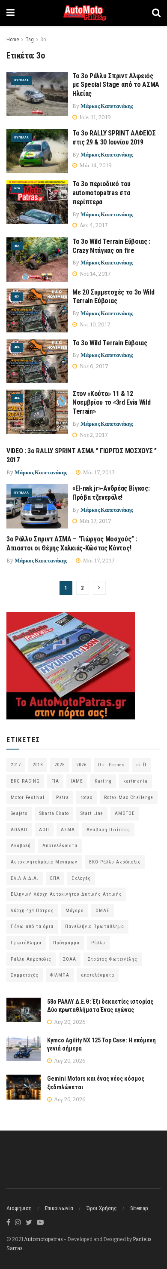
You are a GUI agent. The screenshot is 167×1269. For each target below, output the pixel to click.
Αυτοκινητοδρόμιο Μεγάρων (44, 862)
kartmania (135, 781)
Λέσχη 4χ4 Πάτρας (32, 910)
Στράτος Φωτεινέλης (112, 959)
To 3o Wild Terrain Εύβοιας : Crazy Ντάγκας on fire (111, 246)
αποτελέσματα (97, 975)
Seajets (19, 813)
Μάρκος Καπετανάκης (107, 106)
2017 (16, 765)
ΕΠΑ (55, 878)
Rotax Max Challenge (128, 797)
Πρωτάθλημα (26, 943)
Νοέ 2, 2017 (93, 435)
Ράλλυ (98, 943)
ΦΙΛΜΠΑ (59, 975)
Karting (103, 781)
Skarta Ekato (54, 813)
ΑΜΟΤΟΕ (125, 813)
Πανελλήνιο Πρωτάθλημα (94, 926)
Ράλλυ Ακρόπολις (31, 959)
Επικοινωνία (59, 1208)
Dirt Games (111, 765)
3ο (43, 40)
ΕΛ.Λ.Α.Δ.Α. (25, 878)
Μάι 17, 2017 (98, 472)
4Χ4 (16, 246)
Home (12, 40)
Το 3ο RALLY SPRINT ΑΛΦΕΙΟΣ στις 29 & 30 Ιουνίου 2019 (114, 137)
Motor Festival (28, 797)
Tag (30, 40)
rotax (86, 797)
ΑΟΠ (44, 830)
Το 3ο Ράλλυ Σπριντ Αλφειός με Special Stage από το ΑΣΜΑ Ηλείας (115, 85)
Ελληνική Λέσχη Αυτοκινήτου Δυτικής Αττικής (66, 894)
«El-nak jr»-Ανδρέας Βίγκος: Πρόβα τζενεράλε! (110, 492)
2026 (81, 765)
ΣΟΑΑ (69, 959)
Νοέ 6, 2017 (93, 366)
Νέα (17, 188)
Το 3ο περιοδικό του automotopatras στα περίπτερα (101, 193)
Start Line (92, 813)
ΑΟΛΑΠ (19, 830)
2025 (59, 765)
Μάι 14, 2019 (95, 165)
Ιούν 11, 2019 (94, 117)
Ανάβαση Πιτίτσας (108, 830)
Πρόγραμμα (66, 943)
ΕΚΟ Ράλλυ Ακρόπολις (115, 862)
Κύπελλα (21, 80)
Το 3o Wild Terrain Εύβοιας (109, 343)
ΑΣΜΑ (68, 830)
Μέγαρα (75, 910)
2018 (38, 765)
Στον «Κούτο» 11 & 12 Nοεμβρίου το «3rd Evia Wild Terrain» (111, 403)
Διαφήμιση (19, 1208)
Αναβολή (21, 845)
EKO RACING (25, 781)
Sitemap (139, 1208)
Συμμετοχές (25, 975)
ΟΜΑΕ (102, 910)
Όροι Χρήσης (101, 1208)
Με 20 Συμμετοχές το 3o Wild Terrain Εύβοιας (113, 296)
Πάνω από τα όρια (32, 926)
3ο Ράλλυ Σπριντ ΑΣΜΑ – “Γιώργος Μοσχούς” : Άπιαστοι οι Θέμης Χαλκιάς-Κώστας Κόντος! (71, 543)
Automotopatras (43, 1239)
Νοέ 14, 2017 (94, 273)
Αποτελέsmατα (60, 845)
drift (141, 765)
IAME (77, 781)
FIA (55, 781)
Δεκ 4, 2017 (93, 225)
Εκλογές (81, 878)
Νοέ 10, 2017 (94, 324)
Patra (62, 797)
